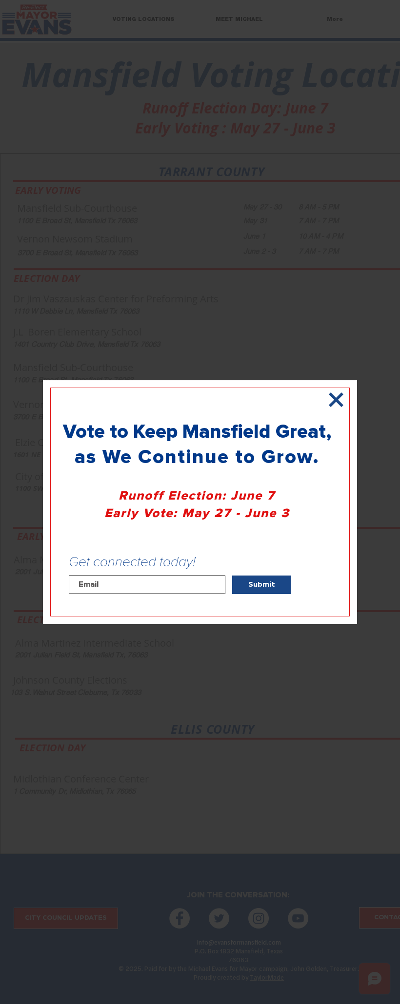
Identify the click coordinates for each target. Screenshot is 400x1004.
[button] (336, 399)
